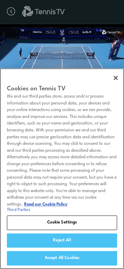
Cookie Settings (62, 222)
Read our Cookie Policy (46, 204)
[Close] (115, 78)
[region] (62, 168)
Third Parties (18, 210)
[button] (42, 62)
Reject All (62, 240)
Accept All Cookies (62, 258)
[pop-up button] (99, 33)
